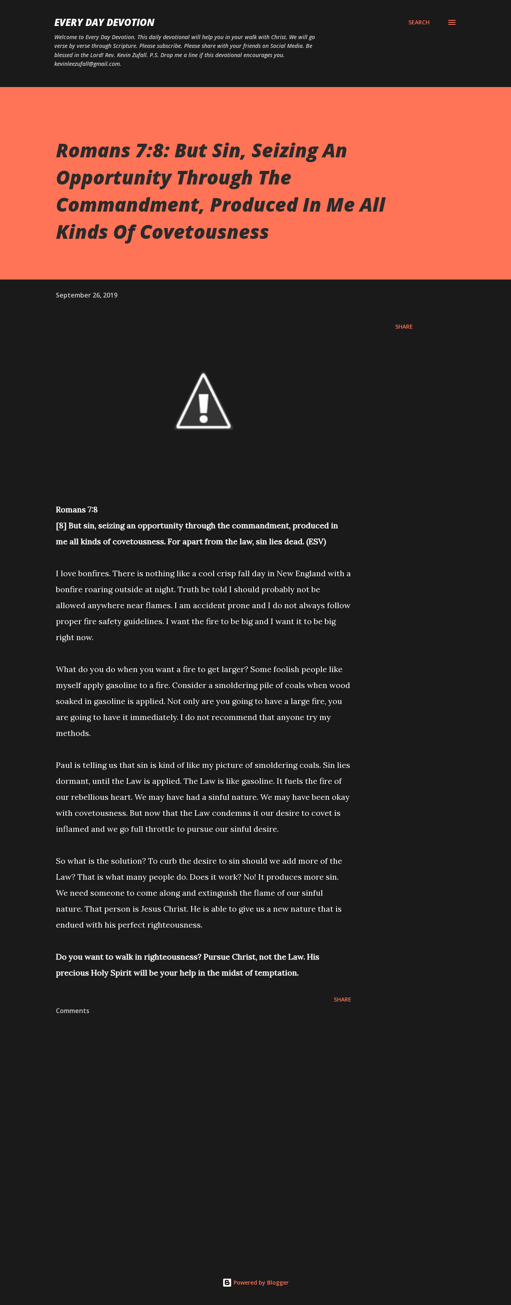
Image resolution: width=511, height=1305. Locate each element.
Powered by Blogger (260, 1282)
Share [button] (404, 326)
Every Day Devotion (104, 22)
